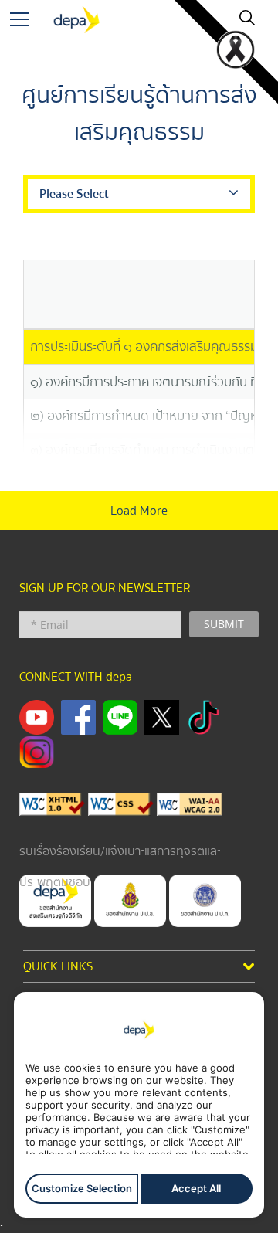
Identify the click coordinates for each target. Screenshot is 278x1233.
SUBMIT (224, 623)
